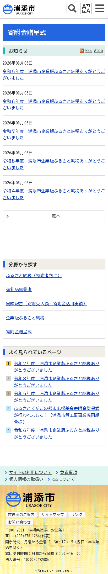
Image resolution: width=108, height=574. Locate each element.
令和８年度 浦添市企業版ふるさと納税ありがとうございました (56, 381)
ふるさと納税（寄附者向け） (34, 275)
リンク (76, 515)
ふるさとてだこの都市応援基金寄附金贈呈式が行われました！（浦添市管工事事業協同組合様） (56, 415)
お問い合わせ (19, 522)
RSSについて (63, 479)
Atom (98, 50)
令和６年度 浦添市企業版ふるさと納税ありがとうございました (56, 433)
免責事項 (68, 472)
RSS (88, 50)
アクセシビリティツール (86, 8)
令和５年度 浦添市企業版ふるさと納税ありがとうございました (56, 396)
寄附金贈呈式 (19, 332)
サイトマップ (52, 515)
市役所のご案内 (21, 515)
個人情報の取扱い (26, 479)
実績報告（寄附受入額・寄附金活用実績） (46, 304)
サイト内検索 (72, 8)
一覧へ (54, 216)
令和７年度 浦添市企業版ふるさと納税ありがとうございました (56, 366)
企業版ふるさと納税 (25, 318)
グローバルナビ (99, 8)
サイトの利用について (30, 472)
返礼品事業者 (19, 289)
